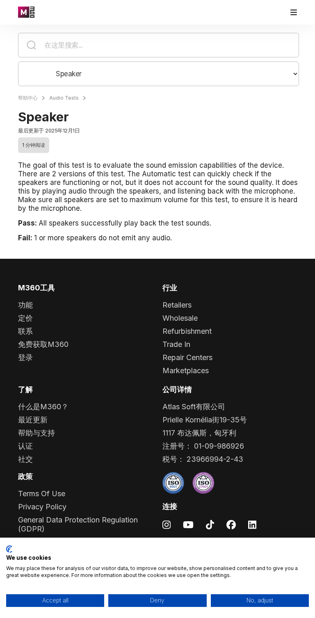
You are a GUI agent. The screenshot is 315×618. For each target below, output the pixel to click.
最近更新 (33, 419)
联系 (25, 331)
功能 (25, 305)
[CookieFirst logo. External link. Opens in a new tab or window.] (9, 549)
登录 (25, 357)
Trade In (176, 344)
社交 (25, 459)
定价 (25, 318)
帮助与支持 (36, 433)
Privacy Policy (42, 506)
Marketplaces (185, 370)
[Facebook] (231, 524)
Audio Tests (64, 98)
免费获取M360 (43, 344)
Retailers (177, 305)
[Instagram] (166, 524)
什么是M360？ (43, 406)
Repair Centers (187, 357)
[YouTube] (188, 524)
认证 (25, 446)
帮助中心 (28, 98)
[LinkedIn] (252, 524)
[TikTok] (210, 524)
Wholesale (180, 318)
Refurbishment (187, 331)
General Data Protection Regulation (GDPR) (78, 524)
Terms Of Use (41, 493)
